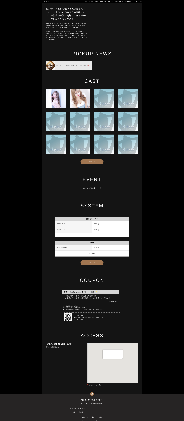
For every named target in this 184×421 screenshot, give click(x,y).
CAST (91, 1)
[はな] (80, 121)
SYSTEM (103, 1)
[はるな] (128, 144)
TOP (86, 1)
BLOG (97, 1)
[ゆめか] (80, 144)
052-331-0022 (93, 400)
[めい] (104, 144)
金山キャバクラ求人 (97, 417)
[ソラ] (128, 98)
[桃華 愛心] (56, 98)
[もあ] (56, 121)
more (92, 162)
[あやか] (128, 121)
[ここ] (56, 144)
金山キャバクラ (86, 417)
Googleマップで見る (95, 385)
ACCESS (127, 1)
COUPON (118, 1)
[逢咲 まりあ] (80, 98)
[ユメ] (104, 98)
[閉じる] (120, 351)
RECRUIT (111, 1)
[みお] (104, 121)
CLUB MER (45, 1)
